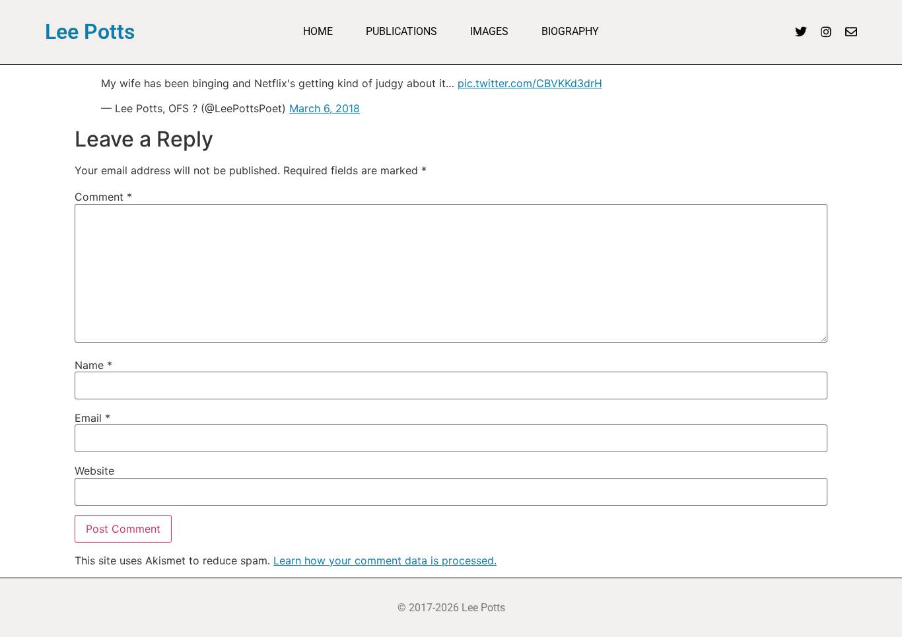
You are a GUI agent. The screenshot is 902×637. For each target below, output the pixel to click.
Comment (103, 196)
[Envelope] (851, 32)
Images (489, 31)
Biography (570, 31)
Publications (401, 31)
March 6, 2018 (324, 108)
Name (93, 365)
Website (94, 470)
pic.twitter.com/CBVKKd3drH (530, 83)
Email (92, 418)
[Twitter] (801, 32)
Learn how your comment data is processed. (385, 560)
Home (318, 31)
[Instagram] (826, 32)
